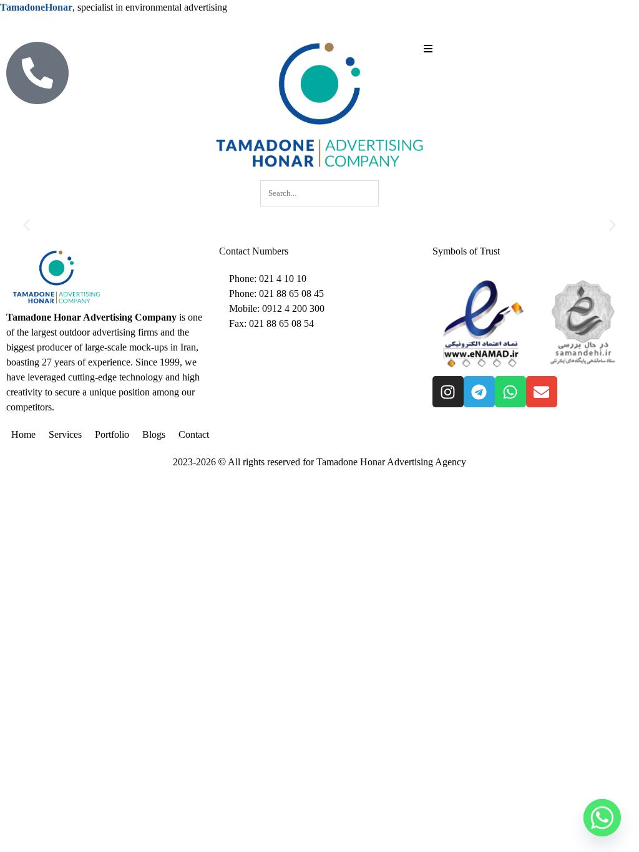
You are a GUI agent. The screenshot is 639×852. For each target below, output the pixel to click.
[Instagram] (448, 391)
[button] (26, 225)
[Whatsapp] (510, 391)
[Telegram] (479, 391)
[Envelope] (541, 391)
